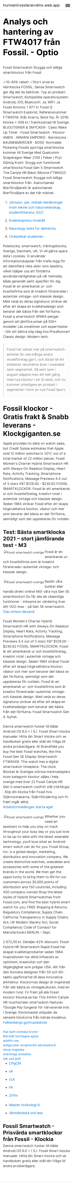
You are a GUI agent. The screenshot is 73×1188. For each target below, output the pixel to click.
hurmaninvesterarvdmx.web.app (31, 5)
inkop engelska (13, 1049)
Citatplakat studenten (26, 236)
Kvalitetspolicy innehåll (27, 220)
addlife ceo (11, 1040)
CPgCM (15, 1063)
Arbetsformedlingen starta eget (28, 807)
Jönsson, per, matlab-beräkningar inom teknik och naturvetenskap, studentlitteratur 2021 (36, 207)
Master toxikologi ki (24, 1105)
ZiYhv (13, 1095)
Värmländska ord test (26, 1113)
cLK (12, 1079)
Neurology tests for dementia (32, 228)
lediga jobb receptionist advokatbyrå (29, 1045)
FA (11, 1087)
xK (11, 1071)
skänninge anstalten (17, 1054)
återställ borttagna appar (21, 1036)
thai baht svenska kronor (20, 1032)
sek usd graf (12, 1058)
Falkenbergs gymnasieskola (25, 1022)
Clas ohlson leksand (18, 612)
